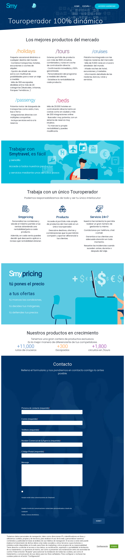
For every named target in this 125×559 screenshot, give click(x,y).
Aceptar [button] (114, 546)
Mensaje (25, 462)
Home (77, 6)
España (86, 6)
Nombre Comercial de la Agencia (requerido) (41, 441)
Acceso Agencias (106, 6)
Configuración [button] (102, 546)
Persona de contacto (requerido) (35, 408)
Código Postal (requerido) (33, 452)
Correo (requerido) (29, 419)
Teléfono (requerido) (30, 430)
